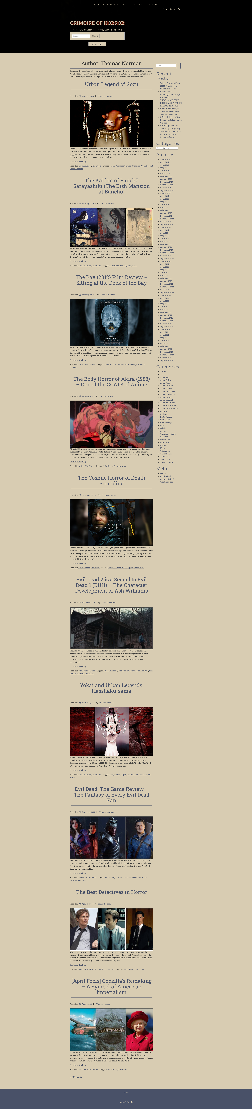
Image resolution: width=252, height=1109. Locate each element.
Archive (125, 1093)
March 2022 (165, 309)
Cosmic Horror (114, 568)
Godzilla (110, 1069)
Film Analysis (142, 671)
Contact (125, 5)
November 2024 (167, 219)
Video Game (139, 568)
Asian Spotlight (167, 400)
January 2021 (166, 349)
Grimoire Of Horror (103, 5)
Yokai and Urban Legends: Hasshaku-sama (111, 688)
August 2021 (165, 329)
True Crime (165, 459)
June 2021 (164, 335)
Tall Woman (132, 774)
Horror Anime (120, 466)
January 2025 (166, 213)
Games (81, 877)
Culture (163, 414)
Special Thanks (126, 1102)
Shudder (141, 364)
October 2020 (165, 357)
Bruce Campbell (110, 671)
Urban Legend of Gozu (111, 84)
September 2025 (167, 190)
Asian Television (167, 403)
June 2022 (164, 301)
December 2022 (166, 284)
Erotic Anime (166, 417)
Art (161, 374)
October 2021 (165, 323)
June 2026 (164, 165)
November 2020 (167, 355)
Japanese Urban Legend (142, 166)
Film (80, 364)
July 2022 (164, 298)
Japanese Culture (123, 166)
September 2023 (167, 258)
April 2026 (164, 170)
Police (141, 969)
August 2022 (165, 295)
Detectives (128, 969)
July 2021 (164, 332)
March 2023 (165, 275)
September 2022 (167, 292)
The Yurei (96, 166)
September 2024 (167, 224)
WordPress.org (166, 482)
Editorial (122, 671)
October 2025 (165, 187)
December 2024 (166, 216)
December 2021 (166, 318)
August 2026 (165, 159)
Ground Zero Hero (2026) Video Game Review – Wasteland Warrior (170, 111)
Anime (81, 466)
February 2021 (166, 346)
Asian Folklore (84, 166)
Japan (112, 166)
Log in (163, 473)
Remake (80, 673)
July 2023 (164, 264)
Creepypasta (114, 774)
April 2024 (164, 238)
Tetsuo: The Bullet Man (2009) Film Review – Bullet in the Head (170, 86)
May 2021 (164, 338)
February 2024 (166, 244)
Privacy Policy (151, 5)
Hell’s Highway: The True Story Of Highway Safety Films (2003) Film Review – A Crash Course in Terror (171, 131)
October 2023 (165, 255)
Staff (133, 5)
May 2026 (164, 168)
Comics (163, 411)
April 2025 (164, 204)
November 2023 (167, 253)
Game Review (135, 877)
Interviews (165, 439)
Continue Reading (78, 161)
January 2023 (166, 281)
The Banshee (89, 364)
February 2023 (166, 278)
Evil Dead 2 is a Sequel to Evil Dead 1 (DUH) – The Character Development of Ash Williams (111, 585)
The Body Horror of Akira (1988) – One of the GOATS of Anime (111, 381)
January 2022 (166, 315)
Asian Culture (166, 380)
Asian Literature (167, 394)
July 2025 (164, 196)
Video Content (166, 462)
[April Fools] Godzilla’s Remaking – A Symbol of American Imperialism (111, 986)
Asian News (165, 397)
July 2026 (164, 162)
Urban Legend (145, 774)
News (162, 448)
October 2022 (165, 289)
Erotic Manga (166, 422)
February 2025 (166, 210)
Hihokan (164, 437)
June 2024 (164, 233)
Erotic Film (165, 420)
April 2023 (164, 272)
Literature (164, 442)
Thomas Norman (105, 96)
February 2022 (166, 312)
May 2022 (164, 304)
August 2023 (165, 261)
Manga (163, 445)
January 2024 (166, 247)
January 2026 (166, 179)
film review (118, 364)
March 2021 (165, 343)
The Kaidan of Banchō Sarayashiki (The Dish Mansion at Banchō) (111, 186)
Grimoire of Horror (97, 23)
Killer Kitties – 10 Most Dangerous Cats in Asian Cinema (171, 120)
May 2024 (164, 236)
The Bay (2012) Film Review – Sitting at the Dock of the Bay (112, 280)
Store (140, 5)
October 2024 (165, 221)
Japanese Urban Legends (120, 265)
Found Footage (130, 364)
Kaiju (116, 1069)
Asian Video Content (169, 408)
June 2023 (164, 267)
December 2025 (166, 182)
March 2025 (165, 207)
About (116, 5)
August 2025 (165, 193)
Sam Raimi (89, 673)
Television (165, 451)
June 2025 (164, 199)
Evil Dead (131, 671)
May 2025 (164, 202)
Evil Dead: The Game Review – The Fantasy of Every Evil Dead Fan (111, 794)
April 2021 (164, 340)
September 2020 (167, 360)
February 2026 (166, 176)
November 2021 (167, 321)
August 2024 (165, 227)
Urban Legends (76, 168)
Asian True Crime (168, 405)
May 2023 (164, 270)
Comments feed (167, 479)
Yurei (134, 265)
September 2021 (167, 326)
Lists (136, 969)
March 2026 (165, 173)
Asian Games (84, 568)
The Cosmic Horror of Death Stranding (111, 480)
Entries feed (165, 476)
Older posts (76, 1077)
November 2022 (167, 287)
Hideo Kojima (127, 568)
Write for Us (97, 44)
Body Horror (108, 466)
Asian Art (164, 377)
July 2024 (164, 230)
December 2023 (166, 250)
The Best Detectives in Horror (111, 892)
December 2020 (166, 352)
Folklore (164, 428)
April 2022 (164, 306)
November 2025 (167, 185)
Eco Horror (108, 364)
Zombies (73, 367)
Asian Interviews (168, 391)
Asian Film (83, 969)
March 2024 (165, 241)
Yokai (72, 777)
